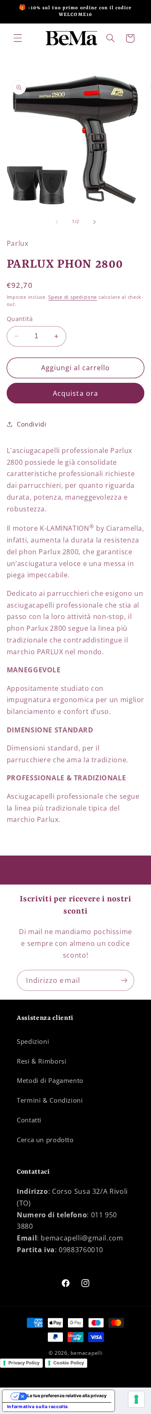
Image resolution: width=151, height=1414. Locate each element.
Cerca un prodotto (45, 1139)
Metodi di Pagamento (50, 1080)
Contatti (29, 1120)
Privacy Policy (23, 1363)
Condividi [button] (32, 424)
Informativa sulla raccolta (37, 1406)
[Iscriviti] (124, 980)
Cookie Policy (68, 1363)
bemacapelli (86, 1353)
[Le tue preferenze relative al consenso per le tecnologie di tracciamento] (136, 1399)
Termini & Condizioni (50, 1100)
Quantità (20, 319)
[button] (17, 38)
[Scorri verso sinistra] (56, 222)
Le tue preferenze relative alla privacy (67, 1395)
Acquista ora (75, 393)
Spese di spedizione (72, 297)
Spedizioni (33, 1041)
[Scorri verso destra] (94, 222)
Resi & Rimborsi (41, 1061)
